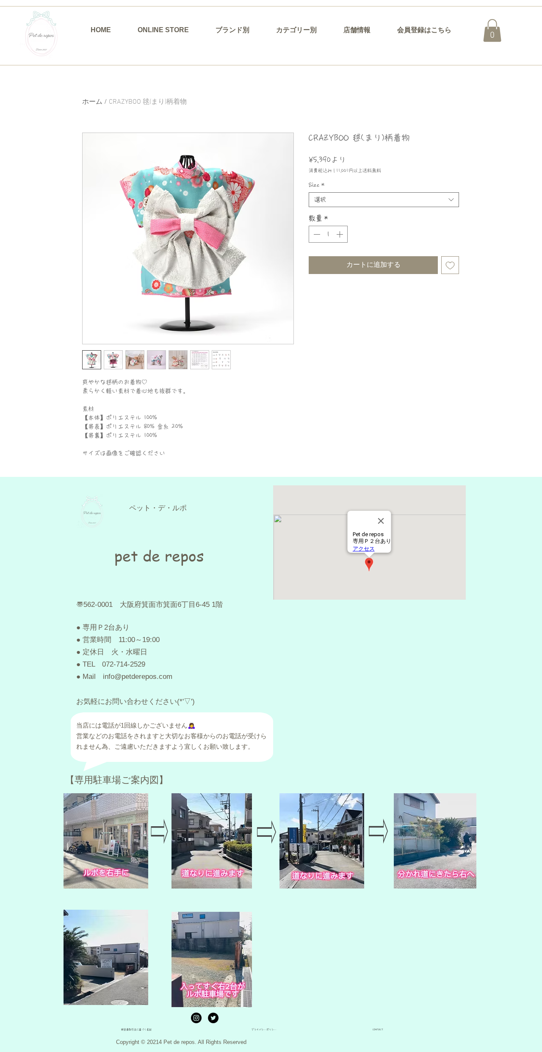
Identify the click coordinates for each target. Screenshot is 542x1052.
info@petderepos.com (137, 677)
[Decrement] (316, 234)
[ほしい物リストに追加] (450, 265)
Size (317, 185)
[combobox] (384, 199)
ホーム (92, 102)
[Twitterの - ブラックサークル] (213, 1018)
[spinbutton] (328, 234)
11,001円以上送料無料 (358, 170)
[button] (232, 30)
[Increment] (340, 234)
